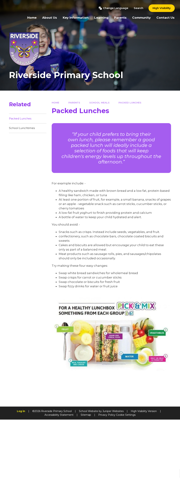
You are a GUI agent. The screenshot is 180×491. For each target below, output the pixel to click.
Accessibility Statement (58, 414)
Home (55, 102)
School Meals (99, 102)
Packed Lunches (129, 102)
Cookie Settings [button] (126, 414)
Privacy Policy (106, 414)
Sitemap (86, 414)
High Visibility (162, 8)
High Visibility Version (144, 411)
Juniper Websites (113, 411)
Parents (74, 102)
